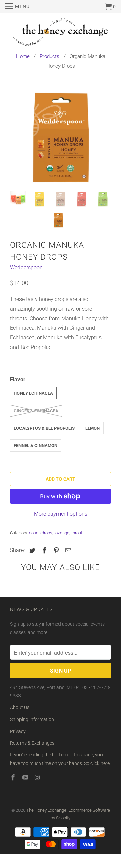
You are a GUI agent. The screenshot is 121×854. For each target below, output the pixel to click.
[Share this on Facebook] (43, 550)
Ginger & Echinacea (36, 410)
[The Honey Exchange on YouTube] (26, 777)
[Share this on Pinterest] (55, 550)
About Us (19, 707)
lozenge (61, 532)
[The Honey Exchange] (60, 33)
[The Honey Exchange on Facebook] (13, 777)
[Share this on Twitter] (31, 550)
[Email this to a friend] (67, 550)
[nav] (17, 6)
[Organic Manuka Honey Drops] (60, 135)
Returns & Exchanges (32, 743)
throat (76, 532)
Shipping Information (32, 719)
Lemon (92, 428)
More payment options (60, 514)
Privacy (18, 731)
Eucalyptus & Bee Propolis (44, 428)
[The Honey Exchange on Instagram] (38, 777)
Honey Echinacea (33, 393)
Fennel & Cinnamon (35, 445)
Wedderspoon (26, 267)
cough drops (40, 532)
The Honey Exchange (46, 810)
